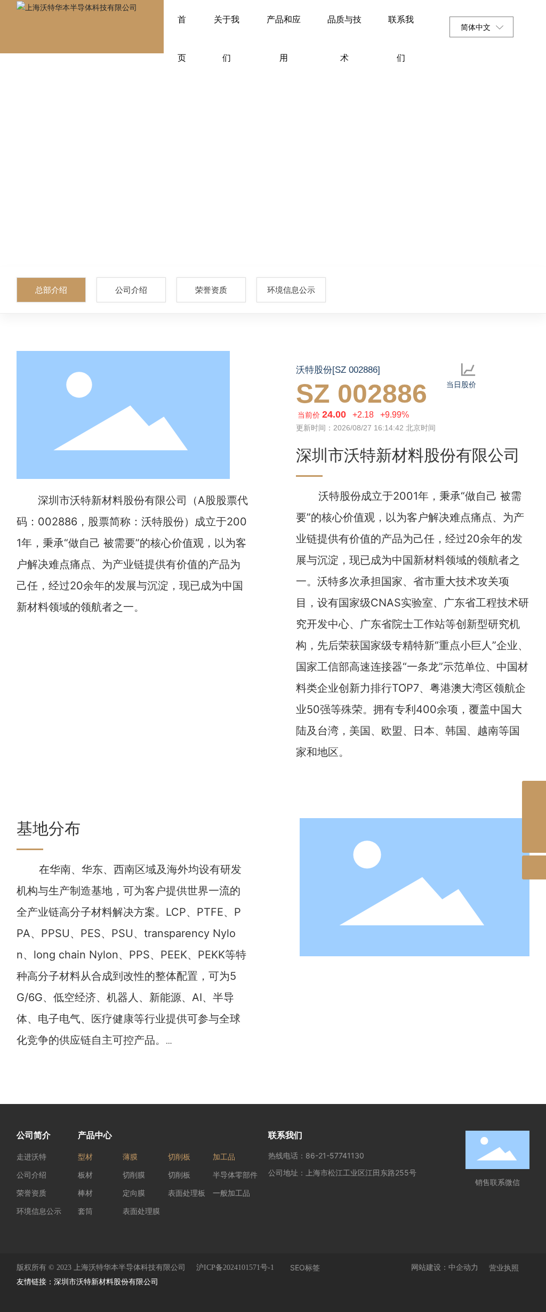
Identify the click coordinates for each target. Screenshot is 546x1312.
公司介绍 (131, 290)
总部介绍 (51, 290)
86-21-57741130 (335, 1155)
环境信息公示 (291, 290)
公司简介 (34, 1135)
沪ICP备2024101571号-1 (235, 1267)
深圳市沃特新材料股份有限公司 (106, 1281)
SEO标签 (305, 1267)
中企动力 (463, 1267)
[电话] (534, 817)
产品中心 (95, 1135)
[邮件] (534, 793)
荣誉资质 (211, 290)
